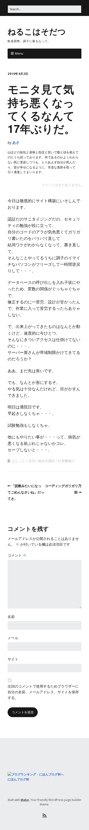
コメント (17, 555)
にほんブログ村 (18, 779)
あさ (15, 142)
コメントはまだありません (61, 184)
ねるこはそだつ (37, 31)
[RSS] (44, 816)
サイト (13, 659)
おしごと (18, 460)
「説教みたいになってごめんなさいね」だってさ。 (26, 492)
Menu (19, 53)
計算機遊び (66, 460)
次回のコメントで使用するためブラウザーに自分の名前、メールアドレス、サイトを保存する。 (43, 692)
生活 (31, 460)
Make (25, 800)
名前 (11, 616)
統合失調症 (46, 460)
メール (13, 637)
